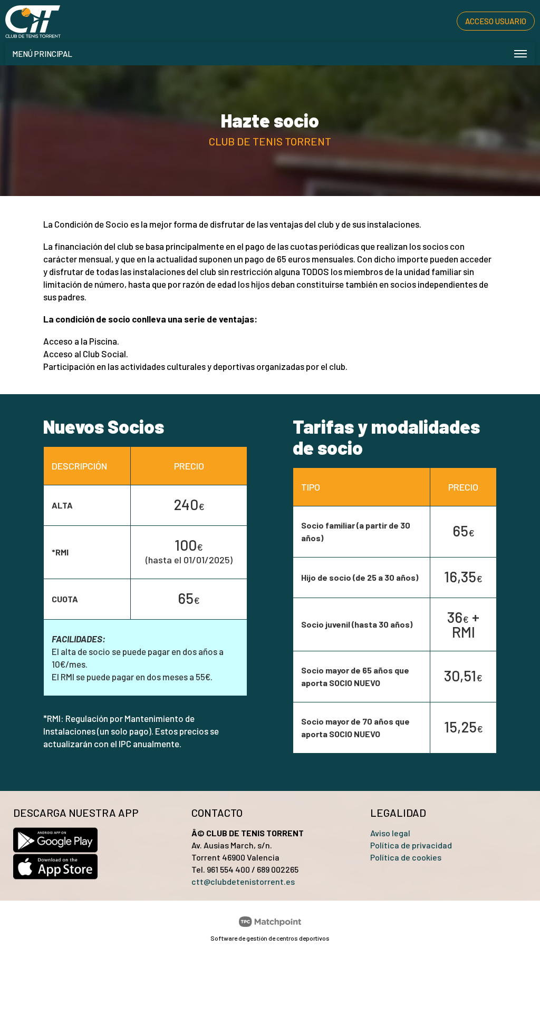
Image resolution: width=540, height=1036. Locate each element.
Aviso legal (390, 833)
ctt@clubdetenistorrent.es (243, 881)
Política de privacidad (411, 845)
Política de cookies (405, 857)
